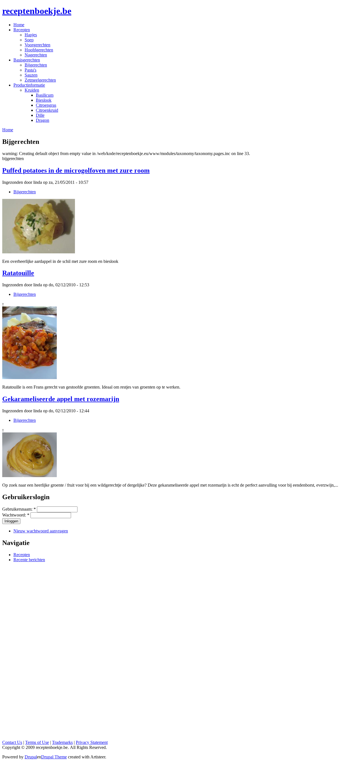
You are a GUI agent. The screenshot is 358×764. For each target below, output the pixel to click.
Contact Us (12, 742)
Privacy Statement (92, 742)
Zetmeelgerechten (40, 80)
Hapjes (31, 34)
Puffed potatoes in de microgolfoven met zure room (76, 170)
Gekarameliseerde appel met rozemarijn (60, 399)
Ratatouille (18, 273)
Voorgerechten (37, 44)
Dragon (42, 120)
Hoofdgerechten (39, 49)
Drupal (31, 757)
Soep (29, 39)
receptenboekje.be (36, 11)
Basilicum (44, 95)
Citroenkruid (47, 110)
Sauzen (31, 75)
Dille (40, 115)
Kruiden (32, 90)
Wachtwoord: (15, 515)
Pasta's (30, 70)
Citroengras (46, 105)
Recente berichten (29, 559)
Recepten (21, 554)
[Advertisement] (179, 650)
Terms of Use (37, 742)
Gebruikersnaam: (19, 509)
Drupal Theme (54, 757)
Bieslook (43, 100)
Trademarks (62, 742)
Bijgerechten (36, 65)
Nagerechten (36, 55)
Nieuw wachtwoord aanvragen (40, 531)
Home (7, 129)
